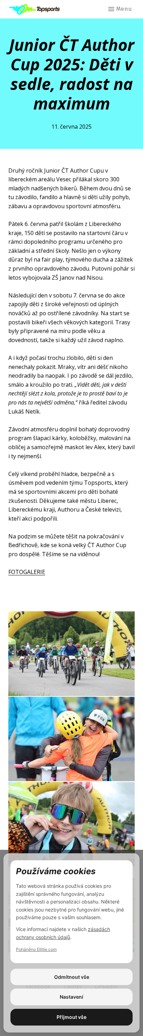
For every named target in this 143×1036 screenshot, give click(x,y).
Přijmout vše (71, 1017)
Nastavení (71, 997)
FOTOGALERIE (26, 572)
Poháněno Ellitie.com (36, 949)
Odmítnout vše (71, 977)
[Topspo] (36, 9)
